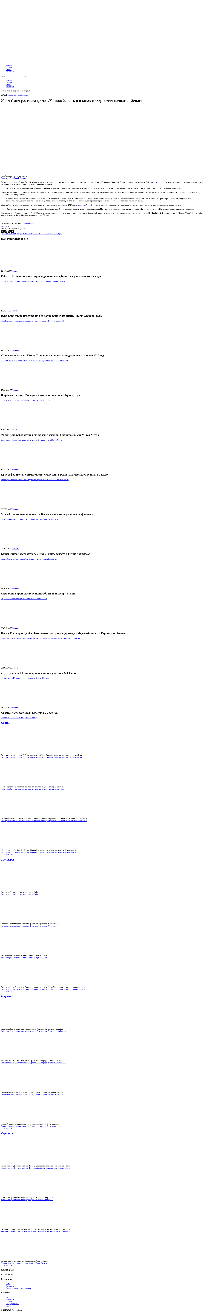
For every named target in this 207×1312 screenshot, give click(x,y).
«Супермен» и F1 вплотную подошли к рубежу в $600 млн (25, 678)
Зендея (19, 234)
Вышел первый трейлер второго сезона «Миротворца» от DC (26, 958)
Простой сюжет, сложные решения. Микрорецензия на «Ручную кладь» (30, 1126)
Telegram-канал (28, 223)
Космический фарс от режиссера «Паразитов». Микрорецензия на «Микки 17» (33, 1063)
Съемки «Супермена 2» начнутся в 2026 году (19, 718)
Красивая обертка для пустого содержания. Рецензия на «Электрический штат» (33, 1031)
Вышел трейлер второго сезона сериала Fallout (20, 894)
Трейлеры (10, 72)
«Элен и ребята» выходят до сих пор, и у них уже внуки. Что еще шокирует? (32, 789)
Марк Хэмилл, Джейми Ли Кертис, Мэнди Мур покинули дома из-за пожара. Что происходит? (40, 852)
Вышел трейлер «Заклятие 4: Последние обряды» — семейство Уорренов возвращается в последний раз (43, 989)
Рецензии (10, 65)
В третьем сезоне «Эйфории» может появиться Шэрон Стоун (26, 400)
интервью (82, 205)
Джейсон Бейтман (8, 234)
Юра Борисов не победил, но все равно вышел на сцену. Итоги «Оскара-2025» (33, 321)
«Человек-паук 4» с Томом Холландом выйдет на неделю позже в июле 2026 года (34, 361)
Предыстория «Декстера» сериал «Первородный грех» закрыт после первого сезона (35, 1168)
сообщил (160, 182)
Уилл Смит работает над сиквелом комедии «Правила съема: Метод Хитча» (32, 440)
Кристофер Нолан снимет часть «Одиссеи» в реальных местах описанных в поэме (35, 480)
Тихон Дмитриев (22, 95)
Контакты (10, 1286)
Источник (5, 226)
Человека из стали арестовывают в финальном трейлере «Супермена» (29, 926)
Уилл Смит (37, 234)
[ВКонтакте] (2, 231)
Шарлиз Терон (56, 234)
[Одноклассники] (12, 231)
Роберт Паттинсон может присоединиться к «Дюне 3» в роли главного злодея (33, 281)
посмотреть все (7, 854)
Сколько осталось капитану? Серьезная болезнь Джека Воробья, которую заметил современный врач (42, 757)
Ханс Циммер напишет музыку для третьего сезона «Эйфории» (27, 1200)
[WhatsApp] (9, 231)
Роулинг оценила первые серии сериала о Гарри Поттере (24, 1263)
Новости (11, 95)
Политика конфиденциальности (19, 1288)
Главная (9, 1297)
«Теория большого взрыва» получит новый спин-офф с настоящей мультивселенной (35, 1231)
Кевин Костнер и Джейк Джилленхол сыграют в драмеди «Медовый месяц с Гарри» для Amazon (40, 638)
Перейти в (7, 178)
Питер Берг (27, 234)
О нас (8, 1284)
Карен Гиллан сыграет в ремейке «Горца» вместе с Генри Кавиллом (29, 559)
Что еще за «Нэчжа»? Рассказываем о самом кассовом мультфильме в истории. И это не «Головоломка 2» (44, 821)
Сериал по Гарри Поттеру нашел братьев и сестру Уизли (24, 599)
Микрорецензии (12, 1304)
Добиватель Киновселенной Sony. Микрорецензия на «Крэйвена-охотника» (32, 1094)
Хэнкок (46, 234)
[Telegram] (5, 231)
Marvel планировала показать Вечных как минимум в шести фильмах (29, 519)
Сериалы (9, 67)
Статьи (9, 70)
